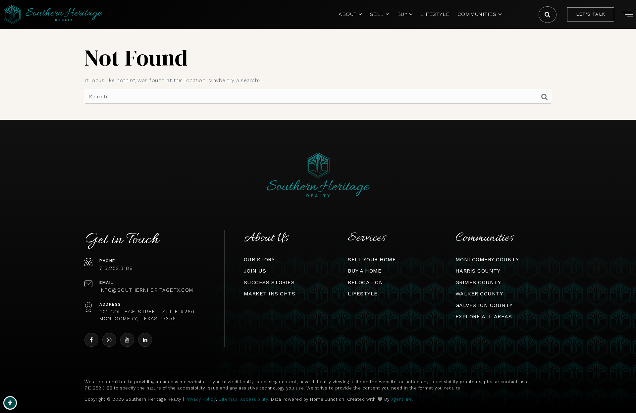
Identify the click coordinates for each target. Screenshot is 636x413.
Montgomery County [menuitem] (487, 259)
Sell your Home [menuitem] (372, 259)
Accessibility (254, 399)
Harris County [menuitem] (478, 271)
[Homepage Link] (53, 14)
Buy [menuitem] (403, 14)
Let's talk (590, 14)
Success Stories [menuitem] (269, 282)
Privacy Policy (201, 399)
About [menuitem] (348, 14)
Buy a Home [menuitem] (364, 271)
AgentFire (401, 399)
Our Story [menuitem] (259, 259)
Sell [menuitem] (378, 14)
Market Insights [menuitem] (269, 293)
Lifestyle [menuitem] (435, 14)
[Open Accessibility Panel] (10, 403)
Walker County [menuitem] (479, 293)
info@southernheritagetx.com (146, 290)
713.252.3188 (116, 268)
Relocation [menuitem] (365, 282)
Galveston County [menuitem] (484, 305)
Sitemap (228, 399)
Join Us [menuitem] (255, 271)
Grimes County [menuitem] (478, 282)
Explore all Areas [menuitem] (483, 316)
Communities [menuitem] (477, 14)
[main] (318, 60)
